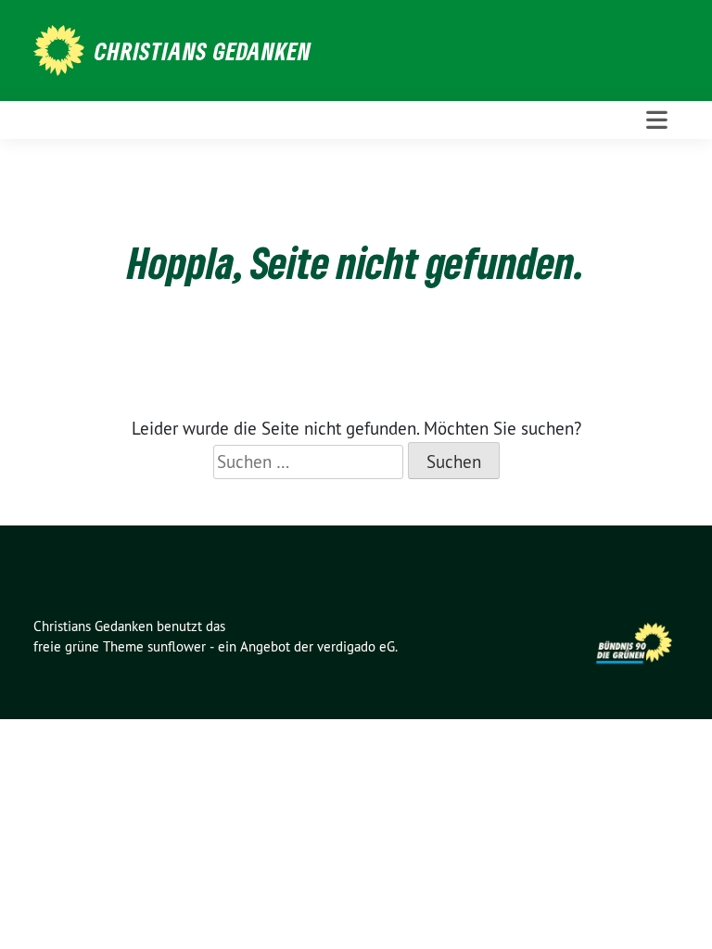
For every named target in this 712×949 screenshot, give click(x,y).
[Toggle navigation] (657, 120)
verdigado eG (356, 646)
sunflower (176, 646)
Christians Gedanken (203, 51)
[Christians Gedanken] (62, 48)
